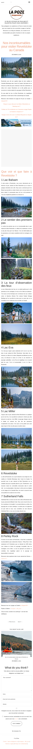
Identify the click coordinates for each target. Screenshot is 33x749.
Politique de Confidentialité (21, 743)
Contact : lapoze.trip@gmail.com (10, 741)
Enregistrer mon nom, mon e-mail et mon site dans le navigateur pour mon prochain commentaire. (16, 712)
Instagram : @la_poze (16, 608)
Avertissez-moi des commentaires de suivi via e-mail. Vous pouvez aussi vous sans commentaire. (18, 717)
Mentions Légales (10, 743)
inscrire (16, 718)
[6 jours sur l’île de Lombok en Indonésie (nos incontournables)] (16, 644)
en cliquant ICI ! (24, 605)
